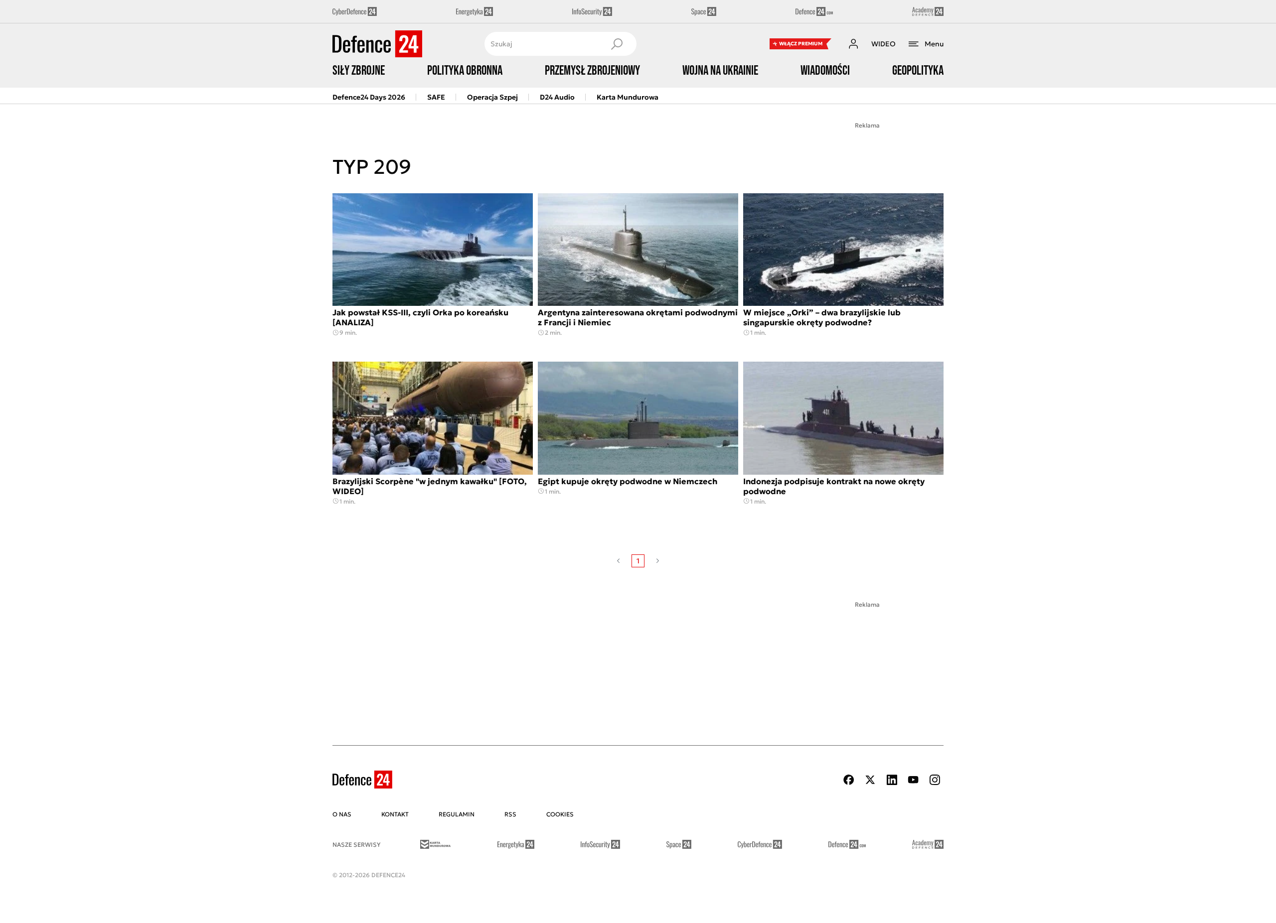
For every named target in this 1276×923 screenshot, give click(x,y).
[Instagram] (935, 780)
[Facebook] (849, 780)
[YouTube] (913, 780)
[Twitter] (870, 780)
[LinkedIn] (892, 780)
